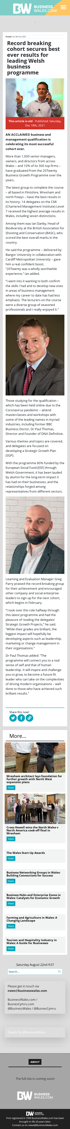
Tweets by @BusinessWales (27, 1032)
